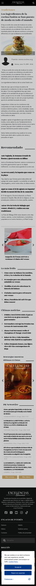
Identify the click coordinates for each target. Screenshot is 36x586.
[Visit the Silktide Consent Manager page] (29, 579)
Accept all (18, 567)
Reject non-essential (18, 573)
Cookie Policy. (13, 562)
